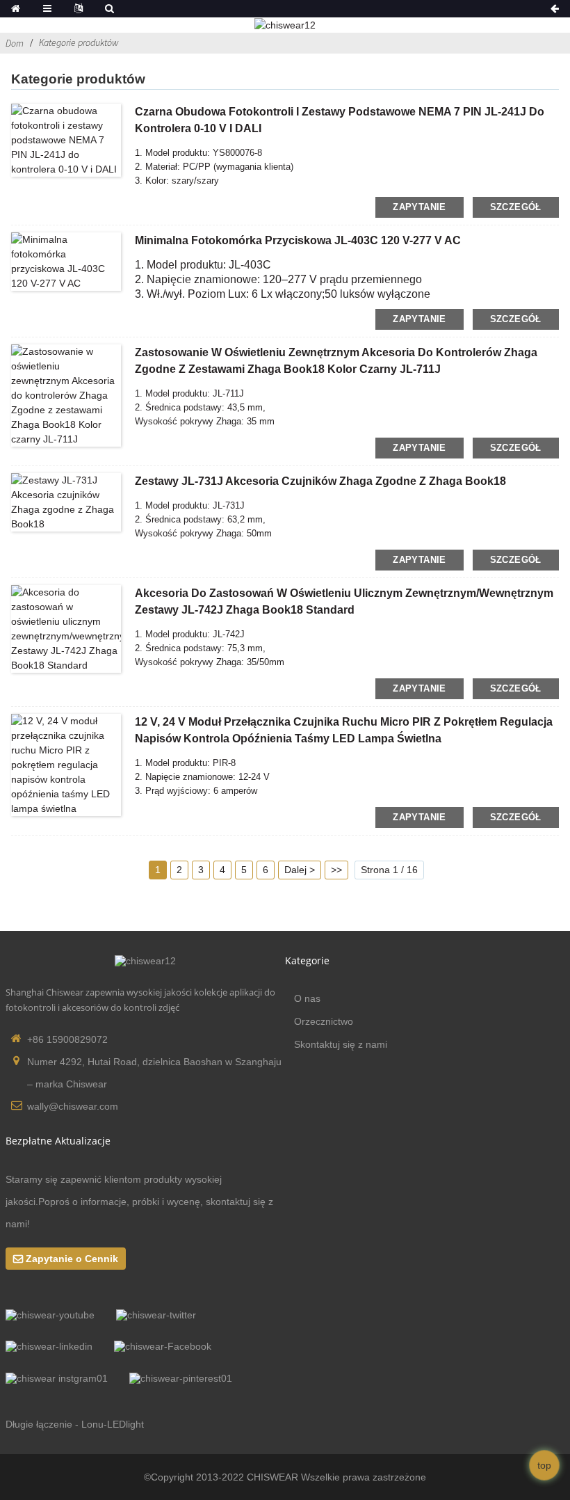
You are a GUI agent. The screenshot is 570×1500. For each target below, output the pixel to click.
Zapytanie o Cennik (72, 1258)
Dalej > (299, 869)
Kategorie (307, 960)
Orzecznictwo (323, 1021)
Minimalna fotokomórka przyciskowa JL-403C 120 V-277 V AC (298, 240)
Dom (15, 43)
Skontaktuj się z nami (340, 1044)
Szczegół (516, 207)
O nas (307, 998)
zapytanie (419, 207)
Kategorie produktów (79, 42)
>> (336, 869)
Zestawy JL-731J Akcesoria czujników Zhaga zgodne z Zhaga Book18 (320, 481)
